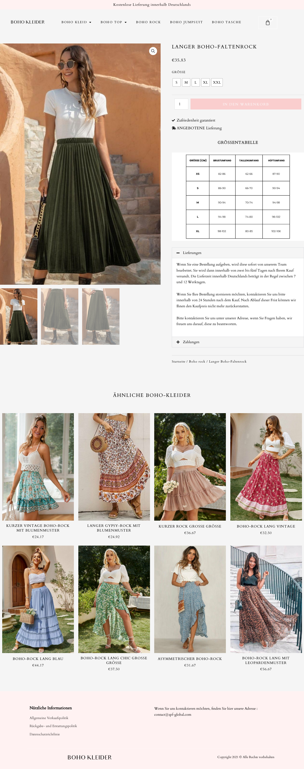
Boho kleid (74, 22)
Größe (179, 72)
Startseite (178, 361)
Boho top (111, 22)
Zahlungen (191, 342)
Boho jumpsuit (186, 22)
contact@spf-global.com (172, 714)
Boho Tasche (226, 22)
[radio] (176, 82)
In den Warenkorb (246, 104)
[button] (238, 253)
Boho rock (148, 22)
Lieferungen (192, 252)
